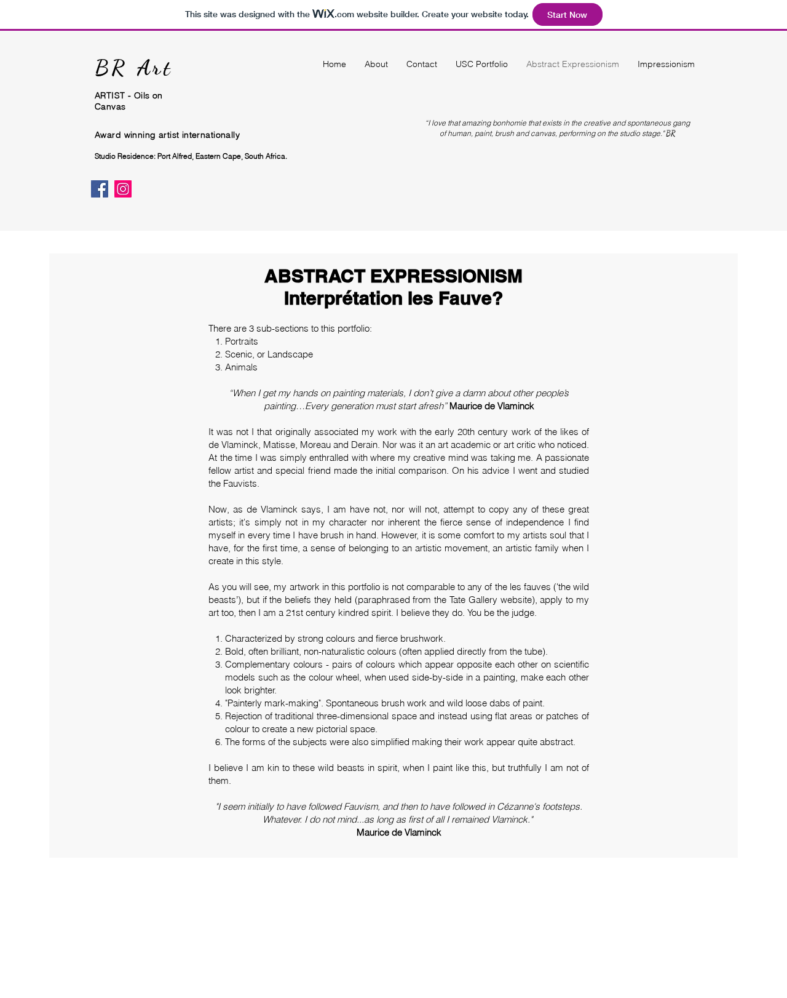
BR (116, 68)
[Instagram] (123, 189)
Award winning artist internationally (167, 134)
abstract (556, 742)
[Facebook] (99, 189)
